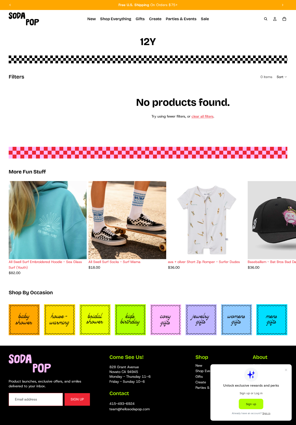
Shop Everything (208, 371)
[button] (282, 77)
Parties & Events (208, 388)
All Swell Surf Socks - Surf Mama (114, 262)
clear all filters (202, 116)
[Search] (265, 19)
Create (200, 382)
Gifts (199, 376)
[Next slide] (282, 5)
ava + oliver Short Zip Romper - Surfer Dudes (204, 262)
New (198, 365)
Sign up (77, 399)
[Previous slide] (10, 5)
